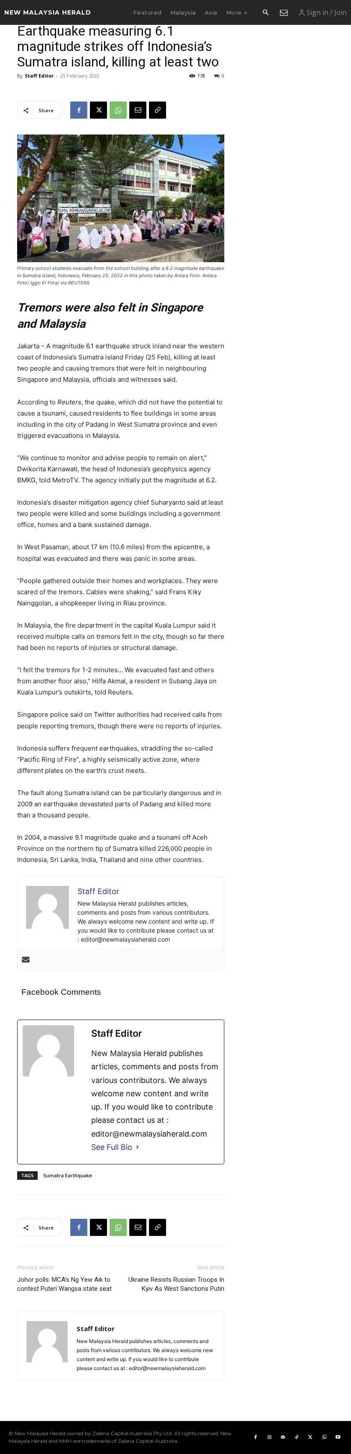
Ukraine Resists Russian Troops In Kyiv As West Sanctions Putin (176, 1284)
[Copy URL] (157, 110)
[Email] (137, 110)
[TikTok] (296, 1437)
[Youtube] (337, 1437)
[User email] (26, 960)
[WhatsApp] (118, 110)
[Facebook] (78, 110)
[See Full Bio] (137, 1147)
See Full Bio (111, 1147)
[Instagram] (269, 1437)
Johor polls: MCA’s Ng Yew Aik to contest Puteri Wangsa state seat (64, 1284)
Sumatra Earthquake (67, 1175)
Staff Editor (39, 75)
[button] (265, 13)
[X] (98, 110)
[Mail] (283, 1437)
